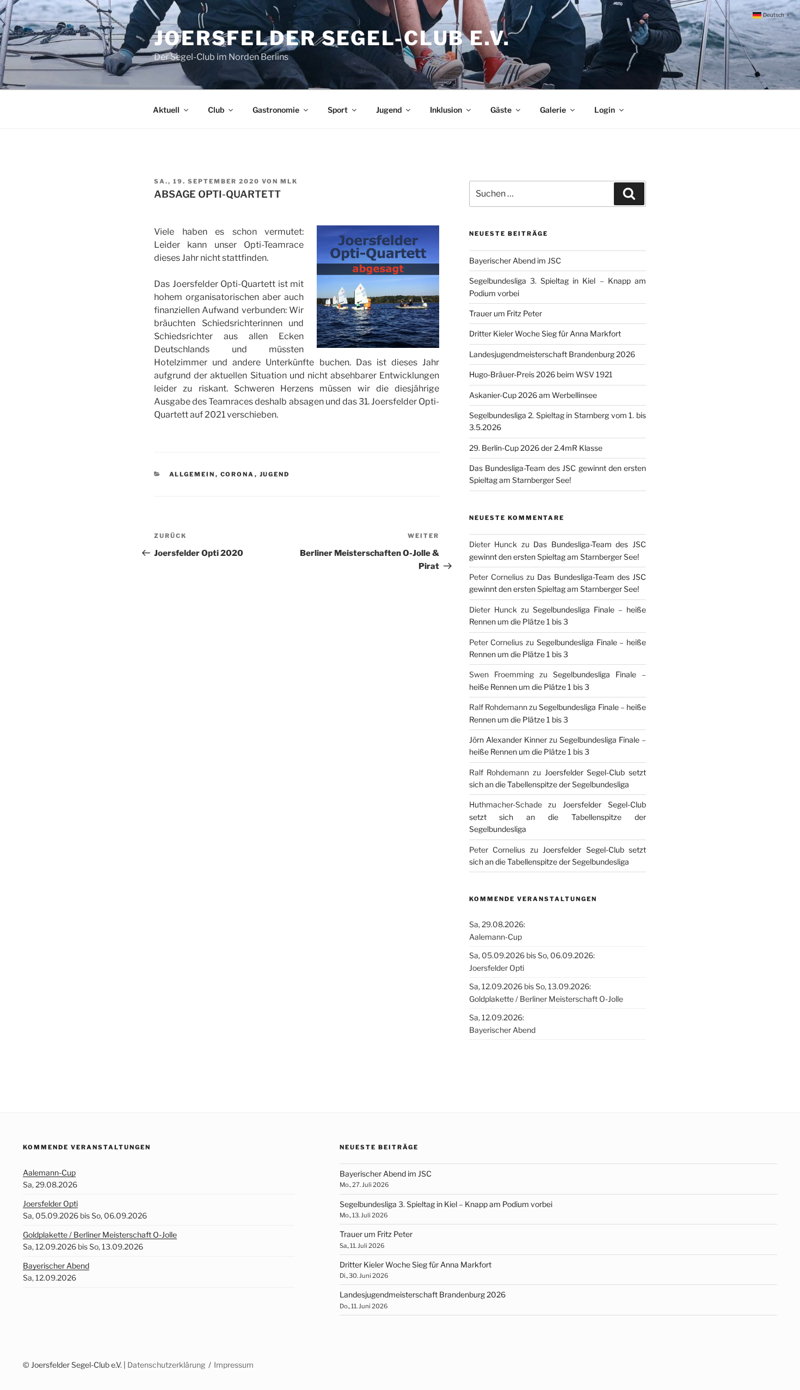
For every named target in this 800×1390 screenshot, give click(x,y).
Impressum (234, 1364)
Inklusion (446, 109)
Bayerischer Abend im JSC (515, 260)
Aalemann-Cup (49, 1172)
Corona (237, 474)
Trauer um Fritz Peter (505, 313)
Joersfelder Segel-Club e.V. (332, 38)
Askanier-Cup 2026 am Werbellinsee (533, 395)
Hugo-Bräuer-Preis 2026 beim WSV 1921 (541, 374)
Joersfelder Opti (50, 1203)
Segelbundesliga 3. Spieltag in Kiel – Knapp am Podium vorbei (446, 1204)
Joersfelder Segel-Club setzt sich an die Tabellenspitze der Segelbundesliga (557, 817)
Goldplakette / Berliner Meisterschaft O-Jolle (100, 1234)
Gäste (501, 109)
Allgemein (192, 474)
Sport (338, 109)
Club (216, 109)
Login (604, 109)
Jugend (389, 109)
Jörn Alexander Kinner (508, 739)
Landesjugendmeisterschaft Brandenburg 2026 (552, 354)
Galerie (553, 109)
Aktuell (166, 109)
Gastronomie (276, 109)
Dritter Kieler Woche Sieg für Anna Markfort (545, 333)
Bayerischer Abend (56, 1265)
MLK (289, 181)
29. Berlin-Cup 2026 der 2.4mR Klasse (535, 447)
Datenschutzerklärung (166, 1364)
